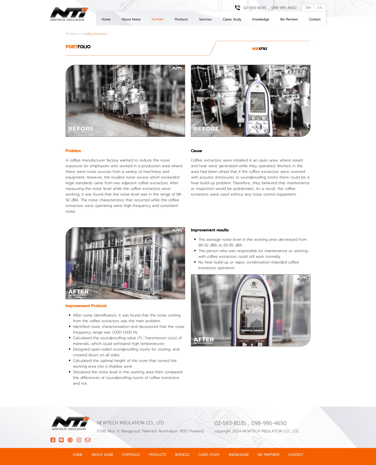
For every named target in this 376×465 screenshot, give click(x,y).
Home (106, 19)
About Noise (131, 19)
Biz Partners (289, 19)
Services (205, 19)
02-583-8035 (254, 8)
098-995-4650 (283, 8)
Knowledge (260, 19)
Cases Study (232, 19)
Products (181, 19)
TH (308, 8)
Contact (315, 19)
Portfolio (158, 19)
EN (320, 8)
